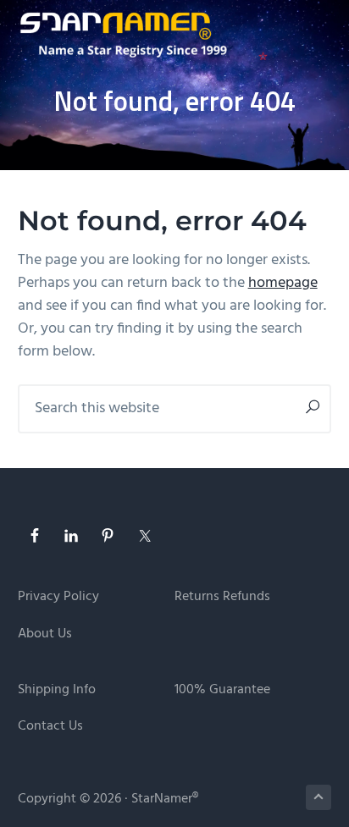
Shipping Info (57, 690)
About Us (45, 634)
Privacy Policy (58, 597)
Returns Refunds (222, 597)
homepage (283, 283)
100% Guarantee (222, 690)
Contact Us (50, 726)
